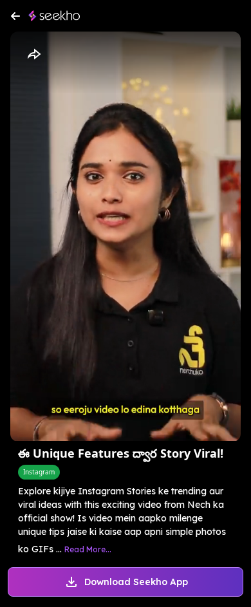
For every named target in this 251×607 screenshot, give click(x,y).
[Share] (33, 55)
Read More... (87, 549)
